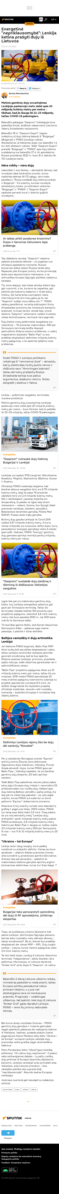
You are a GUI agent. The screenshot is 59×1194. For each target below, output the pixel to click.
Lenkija (25, 1089)
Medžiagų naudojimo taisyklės (27, 1149)
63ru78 (22, 83)
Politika (18, 1125)
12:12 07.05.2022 (8, 46)
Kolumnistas (7, 1089)
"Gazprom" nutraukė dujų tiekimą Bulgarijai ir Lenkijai (25, 460)
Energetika (9, 454)
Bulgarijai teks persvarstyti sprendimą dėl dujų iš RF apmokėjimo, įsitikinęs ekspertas (28, 915)
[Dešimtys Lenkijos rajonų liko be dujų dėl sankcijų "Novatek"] (29, 717)
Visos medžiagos (14, 97)
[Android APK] (9, 1170)
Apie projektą (7, 1149)
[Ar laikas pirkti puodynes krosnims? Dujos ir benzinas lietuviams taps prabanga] (29, 217)
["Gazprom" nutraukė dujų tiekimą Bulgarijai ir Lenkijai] (29, 434)
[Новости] (21, 88)
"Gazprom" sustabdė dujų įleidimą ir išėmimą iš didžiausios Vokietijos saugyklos (27, 584)
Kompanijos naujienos (20, 1162)
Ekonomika (31, 1125)
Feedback (5, 1162)
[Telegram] (34, 88)
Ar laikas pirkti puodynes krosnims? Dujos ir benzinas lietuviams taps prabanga (27, 242)
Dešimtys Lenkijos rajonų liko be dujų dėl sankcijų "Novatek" (28, 743)
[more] (54, 251)
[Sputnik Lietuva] (8, 20)
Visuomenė (45, 1125)
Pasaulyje (6, 1125)
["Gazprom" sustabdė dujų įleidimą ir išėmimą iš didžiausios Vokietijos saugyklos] (29, 560)
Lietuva (33, 1089)
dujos (17, 1089)
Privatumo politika (9, 1152)
